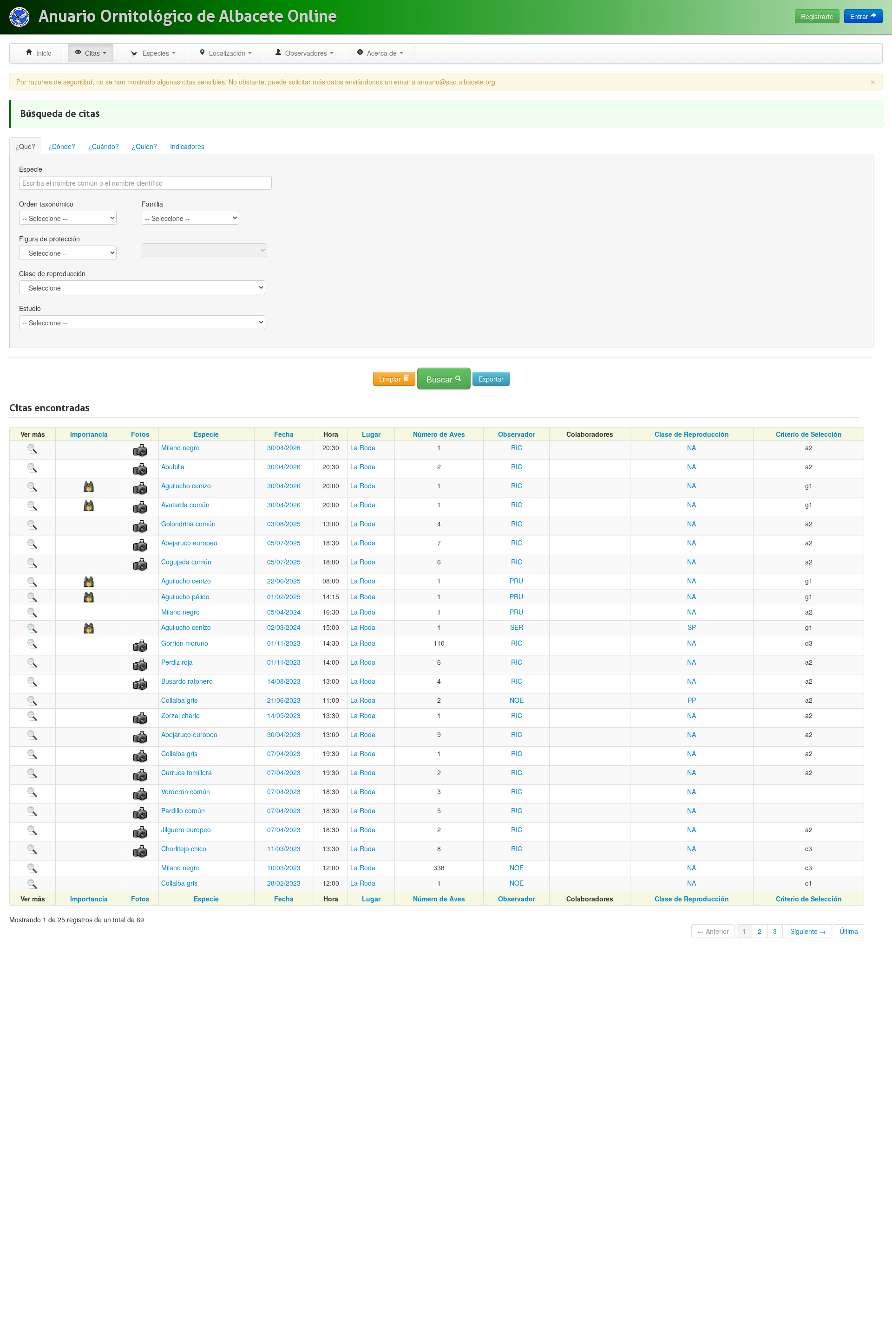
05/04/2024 (284, 611)
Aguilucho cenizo (186, 485)
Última (849, 931)
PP (692, 700)
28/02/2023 (284, 882)
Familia (152, 203)
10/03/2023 (284, 867)
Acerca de (381, 53)
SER (516, 627)
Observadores (305, 53)
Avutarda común (185, 504)
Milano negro (180, 447)
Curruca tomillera (186, 772)
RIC (516, 447)
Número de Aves (439, 434)
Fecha (284, 434)
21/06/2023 (284, 700)
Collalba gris (179, 700)
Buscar (440, 379)
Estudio (30, 308)
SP (692, 627)
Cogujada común (186, 561)
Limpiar (391, 378)
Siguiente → (808, 931)
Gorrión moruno (184, 643)
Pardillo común (183, 810)
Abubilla (172, 466)
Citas (91, 53)
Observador (516, 434)
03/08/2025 (284, 523)
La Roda (362, 447)
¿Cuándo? (103, 146)
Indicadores (187, 146)
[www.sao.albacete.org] (19, 17)
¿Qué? (25, 146)
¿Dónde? (61, 146)
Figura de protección (49, 238)
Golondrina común (188, 523)
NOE (517, 700)
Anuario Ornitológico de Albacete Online (188, 16)
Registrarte (817, 16)
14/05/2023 (284, 715)
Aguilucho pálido (185, 596)
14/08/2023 (284, 681)
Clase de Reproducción (692, 434)
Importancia (89, 434)
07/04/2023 (284, 753)
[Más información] (32, 447)
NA (691, 447)
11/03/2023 (284, 848)
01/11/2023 (284, 643)
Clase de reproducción (52, 273)
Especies (155, 53)
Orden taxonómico (46, 203)
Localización (226, 53)
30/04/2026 (284, 447)
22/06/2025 (284, 580)
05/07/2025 (284, 542)
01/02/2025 (284, 596)
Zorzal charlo (180, 715)
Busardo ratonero (187, 681)
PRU (516, 580)
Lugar (371, 434)
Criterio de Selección (809, 434)
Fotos (140, 434)
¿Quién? (144, 146)
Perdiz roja (177, 662)
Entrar (860, 16)
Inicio (42, 53)
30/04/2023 (284, 734)
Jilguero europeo (186, 829)
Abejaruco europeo (189, 542)
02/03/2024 (284, 627)
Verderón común (185, 791)
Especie (30, 169)
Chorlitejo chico (183, 848)
